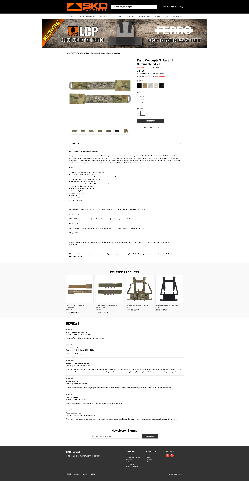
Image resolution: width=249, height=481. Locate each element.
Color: (139, 81)
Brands (157, 16)
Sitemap (149, 462)
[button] (124, 33)
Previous (68, 131)
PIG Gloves (130, 16)
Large (142, 99)
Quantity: (140, 109)
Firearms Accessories (87, 16)
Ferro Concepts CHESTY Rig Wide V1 (138, 305)
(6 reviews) (149, 76)
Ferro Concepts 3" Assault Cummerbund (75, 306)
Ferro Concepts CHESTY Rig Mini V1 (167, 305)
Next (132, 131)
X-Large (142, 102)
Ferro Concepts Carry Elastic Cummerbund (106, 306)
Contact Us (177, 16)
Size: (138, 93)
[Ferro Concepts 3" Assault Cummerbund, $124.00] (80, 289)
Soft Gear (103, 16)
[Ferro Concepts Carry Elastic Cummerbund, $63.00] (109, 289)
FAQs (166, 16)
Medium (142, 96)
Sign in (165, 7)
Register (173, 7)
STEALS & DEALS (144, 16)
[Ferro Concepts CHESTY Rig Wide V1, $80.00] (139, 289)
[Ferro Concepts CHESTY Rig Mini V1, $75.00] (169, 289)
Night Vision (116, 16)
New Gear (70, 16)
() (182, 7)
